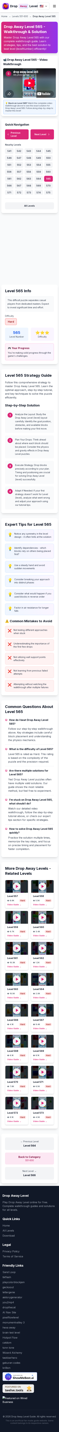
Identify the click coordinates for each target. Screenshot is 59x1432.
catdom (7, 1342)
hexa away (9, 1327)
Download (9, 1235)
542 (19, 151)
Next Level (40, 134)
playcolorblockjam (14, 1282)
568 (29, 185)
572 (19, 192)
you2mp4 (8, 1302)
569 (38, 185)
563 (29, 178)
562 (19, 178)
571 (9, 192)
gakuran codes (11, 1362)
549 (38, 158)
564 (38, 178)
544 (38, 151)
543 (29, 151)
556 (9, 171)
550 (48, 158)
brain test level (11, 1332)
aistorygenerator (12, 1297)
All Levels (29, 205)
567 (19, 185)
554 (39, 164)
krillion (6, 1367)
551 (9, 164)
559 (39, 171)
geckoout (8, 1287)
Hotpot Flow (10, 1337)
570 (48, 185)
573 (29, 192)
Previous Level (15, 134)
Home (4, 16)
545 (48, 151)
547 (19, 158)
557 (19, 171)
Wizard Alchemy (12, 1352)
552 (19, 164)
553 (29, 164)
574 (39, 192)
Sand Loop (9, 1272)
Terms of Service (13, 1256)
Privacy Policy (11, 1251)
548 (29, 158)
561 (9, 178)
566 (9, 185)
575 (48, 192)
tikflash (7, 1277)
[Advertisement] (29, 247)
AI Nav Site (9, 1312)
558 (29, 171)
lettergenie (9, 1292)
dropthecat (9, 1307)
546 (9, 158)
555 (48, 164)
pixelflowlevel (11, 1317)
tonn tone (8, 1347)
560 (48, 171)
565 (48, 178)
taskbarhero (10, 1357)
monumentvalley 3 (14, 1322)
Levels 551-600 (20, 16)
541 (9, 151)
